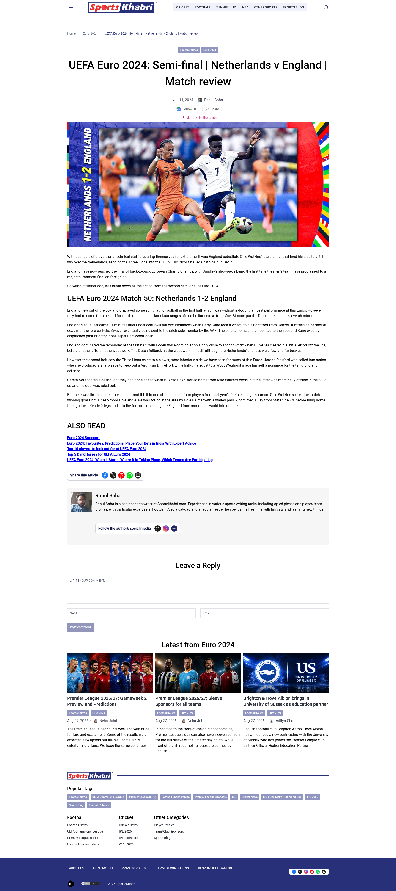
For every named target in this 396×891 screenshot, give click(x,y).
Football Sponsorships (176, 797)
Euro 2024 (90, 33)
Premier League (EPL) (142, 797)
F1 (235, 7)
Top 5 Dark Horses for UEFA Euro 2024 (98, 454)
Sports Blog (293, 7)
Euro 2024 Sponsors (83, 438)
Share (215, 109)
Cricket (182, 7)
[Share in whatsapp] (129, 475)
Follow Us (189, 109)
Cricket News (250, 797)
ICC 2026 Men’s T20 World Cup (282, 797)
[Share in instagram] (306, 872)
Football (203, 7)
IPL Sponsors (128, 838)
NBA (245, 7)
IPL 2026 (312, 797)
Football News (189, 50)
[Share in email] (324, 872)
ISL (234, 797)
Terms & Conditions (172, 868)
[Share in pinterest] (121, 475)
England (188, 117)
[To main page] (122, 7)
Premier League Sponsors (211, 797)
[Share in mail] (138, 475)
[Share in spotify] (318, 872)
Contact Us (103, 868)
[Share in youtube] (312, 872)
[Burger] (70, 7)
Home (71, 33)
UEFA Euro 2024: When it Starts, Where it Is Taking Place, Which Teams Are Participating (140, 460)
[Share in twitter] (113, 475)
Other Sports (265, 7)
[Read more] (110, 703)
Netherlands (208, 117)
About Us (76, 868)
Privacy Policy (134, 868)
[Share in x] (300, 872)
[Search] (326, 7)
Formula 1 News (99, 805)
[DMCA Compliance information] (91, 884)
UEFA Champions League (108, 797)
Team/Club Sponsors (169, 831)
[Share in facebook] (105, 475)
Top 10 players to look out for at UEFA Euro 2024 (106, 449)
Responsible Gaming (215, 868)
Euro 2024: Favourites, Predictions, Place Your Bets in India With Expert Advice (131, 443)
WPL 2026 (126, 844)
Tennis (222, 7)
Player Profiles (164, 825)
